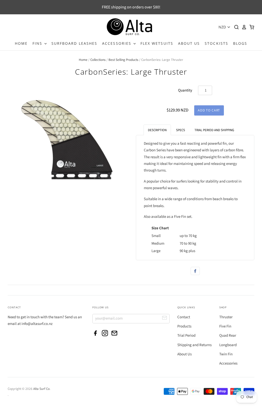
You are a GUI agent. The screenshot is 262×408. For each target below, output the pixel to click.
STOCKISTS (216, 43)
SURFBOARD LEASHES (74, 43)
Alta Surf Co (41, 389)
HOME (21, 43)
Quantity (185, 90)
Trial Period (186, 335)
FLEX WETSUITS (156, 43)
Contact (183, 317)
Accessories (228, 363)
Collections (98, 60)
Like (195, 271)
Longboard (228, 345)
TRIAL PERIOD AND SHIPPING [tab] (214, 130)
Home (83, 60)
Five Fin (225, 326)
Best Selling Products (123, 60)
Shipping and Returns (194, 345)
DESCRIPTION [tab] (157, 130)
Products (184, 326)
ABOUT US (189, 43)
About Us (184, 354)
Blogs (240, 43)
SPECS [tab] (180, 130)
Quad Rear (227, 335)
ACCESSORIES (117, 43)
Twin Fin (226, 354)
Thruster (226, 317)
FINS (38, 43)
